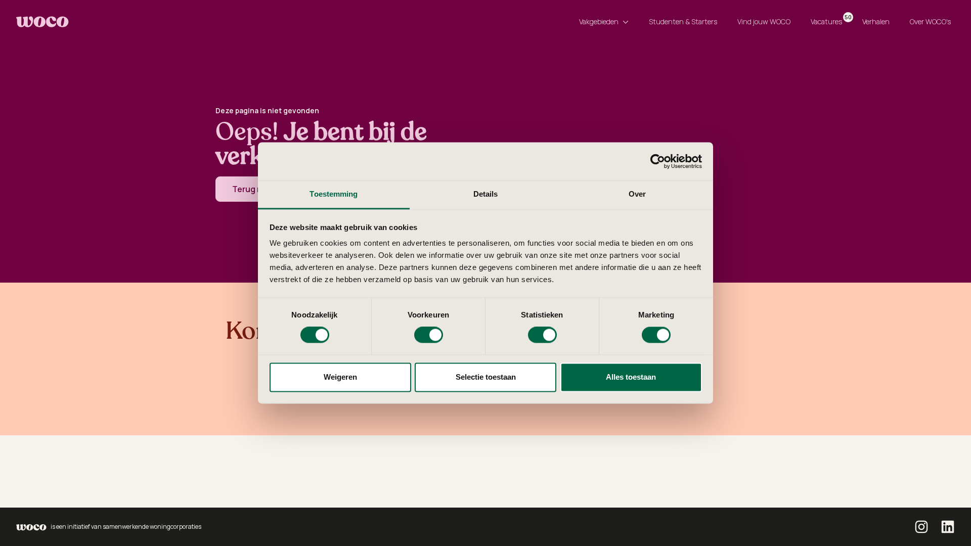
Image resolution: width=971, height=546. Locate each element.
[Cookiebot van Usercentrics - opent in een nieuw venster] (657, 161)
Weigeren (340, 377)
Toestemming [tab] (334, 194)
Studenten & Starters (683, 21)
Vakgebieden (599, 21)
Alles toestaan (631, 377)
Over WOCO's (930, 21)
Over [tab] (637, 194)
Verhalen (876, 21)
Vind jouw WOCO (763, 21)
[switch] (428, 335)
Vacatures (828, 19)
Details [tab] (485, 194)
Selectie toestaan (486, 377)
